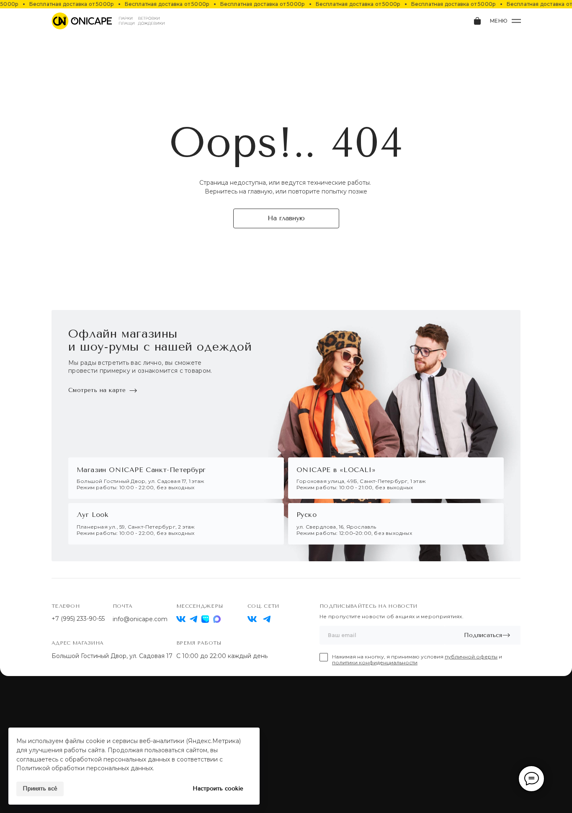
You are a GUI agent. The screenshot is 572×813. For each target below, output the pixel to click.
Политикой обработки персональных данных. (85, 768)
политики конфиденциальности (374, 662)
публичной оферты (471, 656)
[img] (252, 619)
